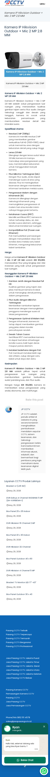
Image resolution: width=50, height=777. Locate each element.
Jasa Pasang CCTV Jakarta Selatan (23, 674)
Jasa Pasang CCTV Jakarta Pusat (22, 658)
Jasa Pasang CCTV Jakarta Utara (22, 670)
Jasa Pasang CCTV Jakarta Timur (22, 662)
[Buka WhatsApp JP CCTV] (44, 771)
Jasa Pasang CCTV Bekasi (19, 677)
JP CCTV (25, 409)
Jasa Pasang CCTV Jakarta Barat (23, 666)
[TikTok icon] (25, 766)
